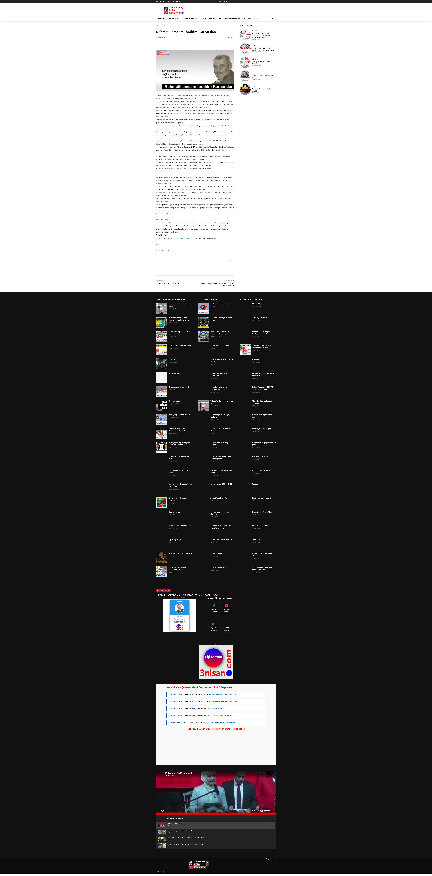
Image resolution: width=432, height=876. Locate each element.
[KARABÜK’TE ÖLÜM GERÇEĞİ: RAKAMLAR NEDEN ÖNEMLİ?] (245, 34)
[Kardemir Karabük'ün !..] (245, 460)
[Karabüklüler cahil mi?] (203, 571)
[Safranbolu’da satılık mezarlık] (161, 530)
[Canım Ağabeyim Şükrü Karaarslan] (203, 377)
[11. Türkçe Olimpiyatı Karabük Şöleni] (203, 322)
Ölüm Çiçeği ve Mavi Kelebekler (180, 415)
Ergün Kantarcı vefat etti (261, 498)
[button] (273, 18)
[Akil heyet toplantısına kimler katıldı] (203, 474)
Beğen (214, 604)
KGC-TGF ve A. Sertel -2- (261, 526)
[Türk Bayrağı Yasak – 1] (245, 322)
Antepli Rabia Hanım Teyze (183, 238)
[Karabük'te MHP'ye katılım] (245, 516)
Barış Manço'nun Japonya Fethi (180, 553)
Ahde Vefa (256, 540)
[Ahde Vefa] (245, 544)
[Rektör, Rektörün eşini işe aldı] (203, 544)
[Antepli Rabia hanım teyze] (203, 502)
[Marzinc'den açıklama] (245, 308)
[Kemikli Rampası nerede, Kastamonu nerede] (161, 571)
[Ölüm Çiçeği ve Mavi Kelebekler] (161, 419)
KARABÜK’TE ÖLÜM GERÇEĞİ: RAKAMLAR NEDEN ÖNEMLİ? (261, 35)
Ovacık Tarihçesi (175, 373)
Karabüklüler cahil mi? (218, 567)
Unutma (255, 484)
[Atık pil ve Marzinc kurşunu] (245, 474)
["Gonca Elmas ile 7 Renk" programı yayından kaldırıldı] (161, 322)
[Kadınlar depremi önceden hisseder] (161, 474)
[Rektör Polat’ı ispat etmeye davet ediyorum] (203, 460)
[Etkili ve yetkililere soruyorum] (203, 308)
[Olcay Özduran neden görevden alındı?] (245, 89)
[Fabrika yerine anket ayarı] (245, 433)
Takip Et (213, 623)
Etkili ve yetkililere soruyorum (221, 304)
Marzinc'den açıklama (260, 304)
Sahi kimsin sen (174, 401)
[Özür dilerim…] (245, 363)
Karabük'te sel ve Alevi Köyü (179, 387)
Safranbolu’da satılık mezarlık (180, 526)
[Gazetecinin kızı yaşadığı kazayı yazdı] (245, 447)
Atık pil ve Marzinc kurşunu (262, 470)
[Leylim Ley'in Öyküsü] (161, 544)
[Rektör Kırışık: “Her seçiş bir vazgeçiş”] (161, 502)
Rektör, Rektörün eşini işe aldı (221, 540)
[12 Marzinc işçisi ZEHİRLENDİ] (203, 488)
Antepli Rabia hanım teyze (219, 498)
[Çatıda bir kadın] (203, 557)
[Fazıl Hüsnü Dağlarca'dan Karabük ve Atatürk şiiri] (203, 336)
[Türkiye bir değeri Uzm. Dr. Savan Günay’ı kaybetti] (161, 433)
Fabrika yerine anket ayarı (261, 429)
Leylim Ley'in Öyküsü (176, 540)
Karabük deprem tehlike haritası (180, 345)
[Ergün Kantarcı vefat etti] (245, 502)
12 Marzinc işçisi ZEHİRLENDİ (221, 484)
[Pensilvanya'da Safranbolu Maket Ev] (203, 433)
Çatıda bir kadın (216, 553)
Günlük (166, 25)
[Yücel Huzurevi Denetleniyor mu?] (245, 75)
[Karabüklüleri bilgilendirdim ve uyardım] (245, 419)
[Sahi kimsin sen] (161, 405)
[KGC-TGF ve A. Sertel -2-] (245, 530)
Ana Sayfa (159, 25)
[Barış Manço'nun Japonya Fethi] (161, 557)
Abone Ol (226, 604)
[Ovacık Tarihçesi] (161, 377)
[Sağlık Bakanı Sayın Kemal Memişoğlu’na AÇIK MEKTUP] (245, 48)
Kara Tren (172, 359)
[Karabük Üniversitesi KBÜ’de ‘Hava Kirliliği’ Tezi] (203, 530)
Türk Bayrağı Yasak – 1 (260, 318)
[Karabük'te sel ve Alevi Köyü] (161, 391)
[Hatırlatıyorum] (161, 516)
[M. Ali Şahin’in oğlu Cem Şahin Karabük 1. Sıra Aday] (161, 447)
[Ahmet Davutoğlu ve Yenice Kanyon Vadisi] (161, 336)
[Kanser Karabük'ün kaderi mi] (203, 349)
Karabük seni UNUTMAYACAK (167, 283)
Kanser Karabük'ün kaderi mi (220, 345)
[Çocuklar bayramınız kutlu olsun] (245, 557)
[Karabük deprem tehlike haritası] (161, 349)
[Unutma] (245, 488)
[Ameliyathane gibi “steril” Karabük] (245, 62)
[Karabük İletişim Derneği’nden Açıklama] (203, 447)
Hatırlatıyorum (174, 512)
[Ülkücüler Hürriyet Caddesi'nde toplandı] (245, 405)
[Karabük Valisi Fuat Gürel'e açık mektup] (203, 363)
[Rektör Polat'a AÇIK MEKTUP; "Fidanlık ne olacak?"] (245, 391)
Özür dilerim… (257, 359)
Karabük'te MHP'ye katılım (262, 512)
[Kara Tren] (161, 363)
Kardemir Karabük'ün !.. (260, 456)
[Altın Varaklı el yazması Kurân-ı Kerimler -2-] (245, 377)
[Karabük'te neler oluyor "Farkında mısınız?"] (203, 391)
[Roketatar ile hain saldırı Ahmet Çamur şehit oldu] (161, 488)
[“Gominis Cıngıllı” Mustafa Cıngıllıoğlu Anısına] (245, 571)
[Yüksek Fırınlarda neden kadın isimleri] (161, 308)
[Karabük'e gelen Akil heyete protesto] (203, 419)
